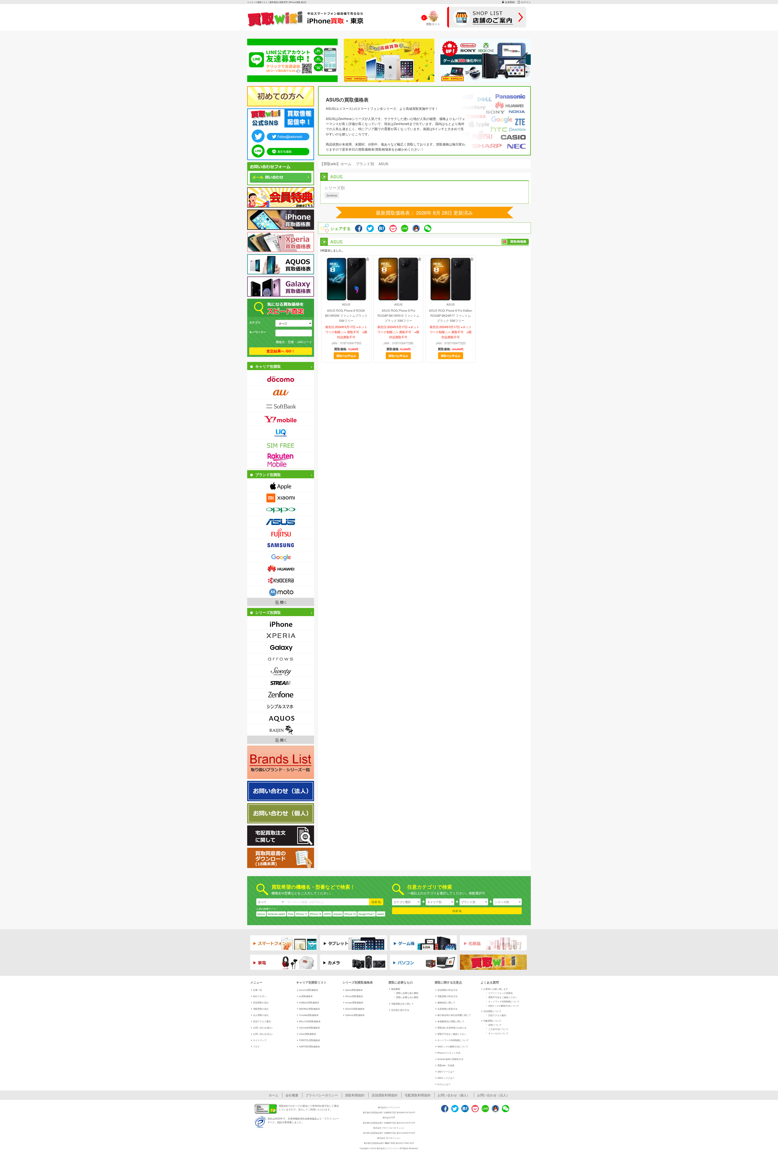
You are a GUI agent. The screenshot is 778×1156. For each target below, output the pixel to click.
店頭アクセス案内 (262, 1021)
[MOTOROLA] (280, 592)
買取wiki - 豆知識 (445, 1065)
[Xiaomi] (280, 498)
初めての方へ (259, 996)
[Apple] (280, 486)
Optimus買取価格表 (355, 1015)
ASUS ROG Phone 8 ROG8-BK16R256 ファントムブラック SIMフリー (346, 315)
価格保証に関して (446, 1002)
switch (380, 914)
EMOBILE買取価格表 (309, 1008)
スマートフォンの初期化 (499, 993)
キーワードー (257, 332)
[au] (280, 392)
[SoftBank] (280, 405)
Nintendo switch (276, 914)
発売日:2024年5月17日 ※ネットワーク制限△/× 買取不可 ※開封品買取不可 (346, 332)
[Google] (280, 556)
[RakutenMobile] (280, 460)
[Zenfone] (280, 694)
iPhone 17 (301, 914)
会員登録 (510, 2)
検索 (375, 902)
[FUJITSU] (280, 533)
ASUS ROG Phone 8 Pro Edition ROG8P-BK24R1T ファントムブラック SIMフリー (450, 315)
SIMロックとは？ (446, 1077)
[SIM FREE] (280, 445)
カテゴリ (255, 322)
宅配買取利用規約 (418, 1095)
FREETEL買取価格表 (309, 1040)
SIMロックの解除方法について (452, 1046)
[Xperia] (280, 635)
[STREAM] (280, 682)
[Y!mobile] (280, 418)
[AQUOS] (280, 718)
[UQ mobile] (280, 432)
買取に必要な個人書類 (405, 993)
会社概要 (291, 1095)
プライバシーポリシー (322, 1095)
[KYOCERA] (280, 580)
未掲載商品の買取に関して (450, 1021)
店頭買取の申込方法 (447, 989)
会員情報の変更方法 (447, 1008)
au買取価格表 (306, 996)
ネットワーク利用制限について (453, 1040)
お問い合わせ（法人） (493, 1095)
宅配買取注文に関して (402, 1003)
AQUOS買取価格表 (354, 1008)
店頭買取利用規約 (385, 1095)
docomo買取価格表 (308, 989)
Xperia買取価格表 (354, 989)
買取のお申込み (346, 356)
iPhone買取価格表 (354, 996)
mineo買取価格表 (307, 1033)
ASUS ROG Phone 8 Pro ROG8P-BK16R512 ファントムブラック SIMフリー (398, 315)
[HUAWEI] (280, 568)
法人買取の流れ (261, 1015)
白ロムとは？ (444, 1084)
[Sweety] (280, 671)
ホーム (273, 1095)
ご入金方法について (496, 1029)
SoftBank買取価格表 (309, 1002)
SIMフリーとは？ (446, 1071)
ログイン (526, 2)
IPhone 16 (315, 914)
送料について (493, 1024)
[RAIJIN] (280, 729)
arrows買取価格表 (354, 1002)
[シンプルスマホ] (280, 706)
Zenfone (331, 195)
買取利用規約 (354, 1095)
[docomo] (280, 378)
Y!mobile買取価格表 (308, 1015)
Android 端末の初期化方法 (450, 1059)
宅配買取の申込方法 (447, 996)
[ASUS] (280, 521)
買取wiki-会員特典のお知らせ (451, 1027)
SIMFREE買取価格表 (309, 1046)
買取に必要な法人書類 (405, 997)
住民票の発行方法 (400, 1010)
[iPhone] (280, 624)
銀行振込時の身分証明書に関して (454, 1015)
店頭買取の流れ (261, 1002)
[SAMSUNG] (280, 545)
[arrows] (280, 659)
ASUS (346, 304)
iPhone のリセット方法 (448, 1052)
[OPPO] (280, 509)
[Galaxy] (280, 647)
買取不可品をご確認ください (451, 1033)
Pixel (290, 914)
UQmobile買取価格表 (309, 1027)
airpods (337, 914)
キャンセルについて (496, 1033)
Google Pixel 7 (366, 914)
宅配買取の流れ (261, 1008)
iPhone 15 (350, 914)
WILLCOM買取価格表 (310, 1021)
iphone (261, 914)
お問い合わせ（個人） (454, 1095)
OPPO (327, 914)
